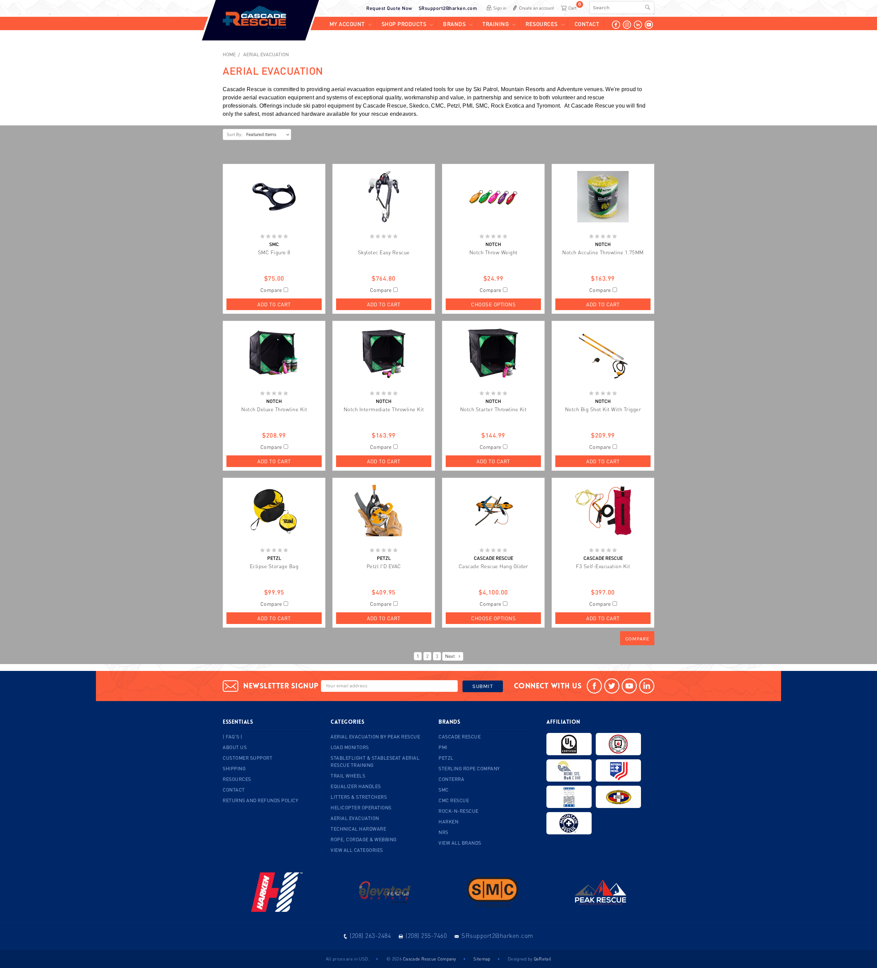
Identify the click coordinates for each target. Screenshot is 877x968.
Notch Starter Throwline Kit (493, 409)
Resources (542, 24)
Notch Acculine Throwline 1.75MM (603, 252)
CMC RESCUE (453, 800)
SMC (443, 790)
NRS (443, 832)
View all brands (459, 843)
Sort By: (235, 134)
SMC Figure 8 (274, 252)
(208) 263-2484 (370, 935)
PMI (442, 747)
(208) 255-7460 (426, 935)
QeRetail (542, 958)
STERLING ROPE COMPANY (469, 768)
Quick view (274, 197)
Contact (587, 24)
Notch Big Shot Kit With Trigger (603, 409)
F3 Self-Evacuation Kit (603, 566)
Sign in (499, 8)
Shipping (234, 768)
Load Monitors (350, 747)
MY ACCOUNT (347, 24)
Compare (272, 290)
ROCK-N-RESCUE (458, 811)
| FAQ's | (233, 736)
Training (495, 24)
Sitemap (481, 958)
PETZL (446, 758)
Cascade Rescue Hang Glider (493, 566)
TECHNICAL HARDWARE (358, 829)
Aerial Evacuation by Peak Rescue (375, 736)
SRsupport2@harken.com (448, 8)
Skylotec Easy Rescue (384, 252)
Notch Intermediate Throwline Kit (384, 409)
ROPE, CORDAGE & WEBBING (364, 839)
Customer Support (247, 758)
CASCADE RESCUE (459, 736)
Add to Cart (274, 304)
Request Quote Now (389, 8)
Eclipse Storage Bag (274, 566)
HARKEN (448, 821)
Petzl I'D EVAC (384, 566)
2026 (397, 958)
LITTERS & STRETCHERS (359, 797)
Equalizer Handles (356, 786)
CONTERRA (451, 779)
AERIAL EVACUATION (266, 54)
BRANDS (454, 24)
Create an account (536, 8)
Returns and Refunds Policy (260, 800)
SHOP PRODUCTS (404, 24)
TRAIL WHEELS (348, 776)
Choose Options (493, 304)
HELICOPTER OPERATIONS (361, 807)
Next (450, 656)
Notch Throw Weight (493, 252)
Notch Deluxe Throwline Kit (274, 409)
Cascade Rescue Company (429, 958)
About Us (235, 747)
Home (229, 54)
